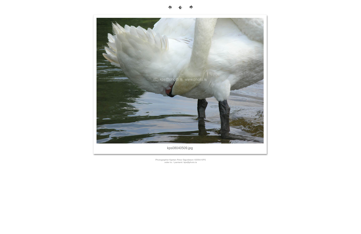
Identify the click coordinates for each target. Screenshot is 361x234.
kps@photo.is (190, 162)
